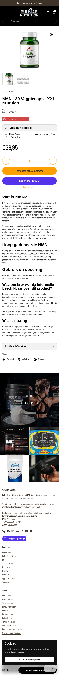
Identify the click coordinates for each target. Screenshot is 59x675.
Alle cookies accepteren (29, 659)
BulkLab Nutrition (9, 556)
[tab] (15, 137)
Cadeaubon (6, 595)
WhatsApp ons (7, 603)
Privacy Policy (7, 614)
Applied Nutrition (8, 578)
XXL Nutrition (7, 563)
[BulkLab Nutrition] (29, 12)
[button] (29, 346)
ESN (4, 559)
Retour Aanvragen (9, 606)
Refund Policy (7, 618)
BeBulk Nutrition (8, 552)
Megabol (5, 571)
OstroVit (5, 574)
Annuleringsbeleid (9, 625)
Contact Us (6, 610)
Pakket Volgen (7, 599)
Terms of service (8, 621)
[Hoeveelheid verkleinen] (6, 161)
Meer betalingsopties (30, 187)
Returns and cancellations (12, 629)
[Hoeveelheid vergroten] (53, 161)
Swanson (5, 582)
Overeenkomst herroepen (11, 632)
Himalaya (6, 567)
